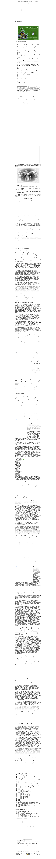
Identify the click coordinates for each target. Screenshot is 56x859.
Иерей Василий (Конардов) (20, 812)
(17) (29, 319)
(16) (18, 318)
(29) (40, 590)
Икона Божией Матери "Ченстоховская (22, 822)
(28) (15, 586)
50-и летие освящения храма (22, 45)
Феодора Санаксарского (27, 839)
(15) (19, 312)
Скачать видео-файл (21, 56)
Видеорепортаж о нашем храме (23, 53)
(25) (26, 408)
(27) (29, 582)
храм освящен (26, 114)
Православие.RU (35, 44)
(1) (34, 210)
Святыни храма (20, 77)
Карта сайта (36, 1)
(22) (40, 380)
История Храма (19, 851)
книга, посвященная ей (31, 67)
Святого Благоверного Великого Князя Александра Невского (28, 115)
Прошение (19, 78)
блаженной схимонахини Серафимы (25, 195)
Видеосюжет (19, 58)
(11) (30, 280)
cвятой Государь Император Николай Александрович (30, 272)
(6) (28, 248)
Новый (31, 83)
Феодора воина (26, 840)
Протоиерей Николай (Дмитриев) (21, 815)
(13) (21, 293)
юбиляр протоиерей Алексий (24, 741)
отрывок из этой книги (28, 71)
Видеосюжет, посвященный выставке (22, 24)
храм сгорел (27, 143)
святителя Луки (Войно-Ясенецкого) (33, 834)
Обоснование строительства (22, 81)
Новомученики (24, 1)
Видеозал (37, 851)
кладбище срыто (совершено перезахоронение (32, 194)
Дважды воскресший (21, 44)
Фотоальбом (19, 88)
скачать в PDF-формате (35, 51)
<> (36, 821)
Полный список (28, 832)
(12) (35, 284)
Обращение (19, 1)
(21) (37, 377)
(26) (31, 443)
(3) (34, 221)
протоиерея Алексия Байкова (31, 732)
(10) (30, 274)
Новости (27, 1)
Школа (23, 851)
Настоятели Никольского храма (23, 76)
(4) (35, 226)
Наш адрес (19, 83)
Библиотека (33, 851)
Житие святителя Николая (22, 86)
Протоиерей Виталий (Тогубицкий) (21, 816)
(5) (18, 240)
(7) (15, 259)
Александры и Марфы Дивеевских (29, 843)
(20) (35, 372)
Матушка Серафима (20, 64)
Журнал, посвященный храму (22, 50)
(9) (31, 260)
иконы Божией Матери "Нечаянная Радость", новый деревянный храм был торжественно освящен (27, 589)
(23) (31, 383)
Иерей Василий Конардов (22, 74)
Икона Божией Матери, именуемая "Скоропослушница (25, 821)
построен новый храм (29, 164)
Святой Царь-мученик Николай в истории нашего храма (27, 87)
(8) (40, 259)
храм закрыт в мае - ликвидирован (34, 124)
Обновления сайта (31, 1)
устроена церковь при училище (29, 110)
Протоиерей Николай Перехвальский (24, 72)
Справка (33, 274)
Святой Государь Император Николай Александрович (25, 116)
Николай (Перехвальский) (20, 813)
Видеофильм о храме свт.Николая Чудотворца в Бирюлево (28, 46)
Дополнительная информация (20, 41)
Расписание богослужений (22, 91)
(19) (31, 361)
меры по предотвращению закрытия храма (32, 119)
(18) (36, 349)
